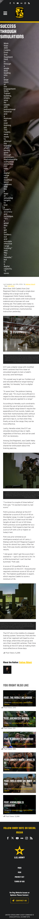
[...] (5, 275)
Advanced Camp (17, 702)
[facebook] (10, 3)
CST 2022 (11, 286)
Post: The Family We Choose (18, 697)
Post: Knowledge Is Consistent (14, 804)
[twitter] (14, 3)
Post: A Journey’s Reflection (18, 738)
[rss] (29, 3)
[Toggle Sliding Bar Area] (2, 2)
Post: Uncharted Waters (16, 718)
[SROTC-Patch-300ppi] (19, 7)
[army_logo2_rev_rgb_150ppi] (19, 846)
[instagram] (25, 3)
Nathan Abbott (30, 284)
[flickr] (21, 3)
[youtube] (18, 3)
